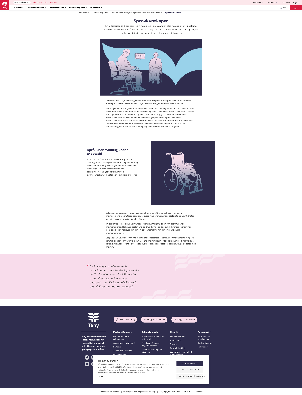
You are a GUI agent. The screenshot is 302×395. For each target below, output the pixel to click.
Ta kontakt (203, 332)
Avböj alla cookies (189, 370)
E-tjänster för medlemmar (204, 338)
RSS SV (187, 392)
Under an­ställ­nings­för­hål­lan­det (152, 351)
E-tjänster (257, 3)
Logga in (296, 8)
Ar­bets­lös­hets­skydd (122, 351)
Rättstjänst (118, 347)
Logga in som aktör (186, 320)
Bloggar (173, 344)
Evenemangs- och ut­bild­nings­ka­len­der (181, 353)
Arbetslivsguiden (100, 13)
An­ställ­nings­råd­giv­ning (124, 343)
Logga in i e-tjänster (156, 320)
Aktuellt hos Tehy (178, 336)
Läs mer (100, 376)
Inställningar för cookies (191, 376)
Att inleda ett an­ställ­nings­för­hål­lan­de (151, 344)
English (296, 3)
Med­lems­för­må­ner (123, 332)
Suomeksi (286, 3)
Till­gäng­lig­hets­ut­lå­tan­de (169, 392)
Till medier (203, 347)
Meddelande (175, 340)
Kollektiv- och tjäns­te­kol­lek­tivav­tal (153, 338)
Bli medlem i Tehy (127, 320)
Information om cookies (109, 392)
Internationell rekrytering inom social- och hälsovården (136, 13)
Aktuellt (174, 332)
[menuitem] (287, 3)
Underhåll (199, 392)
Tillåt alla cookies (190, 363)
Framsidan (84, 13)
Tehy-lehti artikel (177, 348)
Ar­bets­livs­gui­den (150, 332)
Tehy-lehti (271, 3)
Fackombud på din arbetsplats (121, 338)
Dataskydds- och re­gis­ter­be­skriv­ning (139, 392)
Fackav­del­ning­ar (206, 343)
